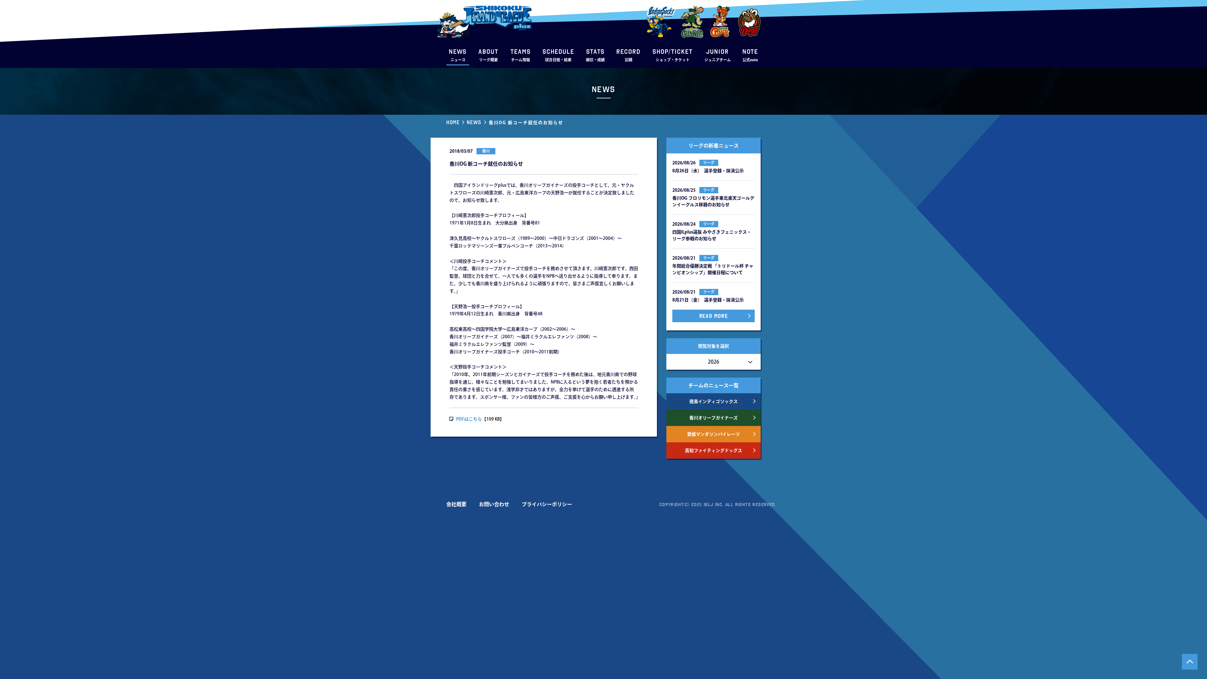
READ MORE (713, 316)
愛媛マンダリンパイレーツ (713, 434)
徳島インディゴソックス (713, 401)
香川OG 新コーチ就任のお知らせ (526, 122)
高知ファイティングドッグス (713, 450)
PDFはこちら (469, 419)
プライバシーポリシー (547, 504)
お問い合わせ (494, 504)
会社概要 (456, 504)
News (474, 122)
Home (453, 122)
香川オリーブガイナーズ (713, 418)
